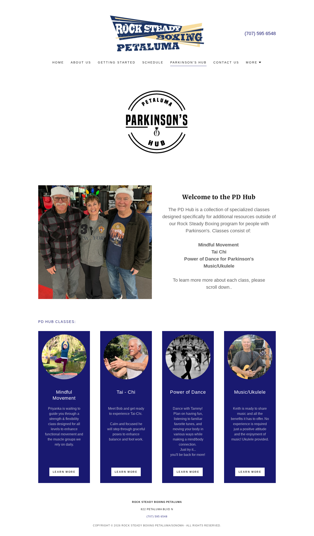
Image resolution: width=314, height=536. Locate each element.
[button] (254, 62)
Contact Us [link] (226, 62)
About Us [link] (81, 62)
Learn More (64, 471)
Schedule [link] (152, 62)
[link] (157, 33)
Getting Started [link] (116, 62)
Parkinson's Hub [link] (188, 62)
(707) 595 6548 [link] (260, 33)
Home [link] (58, 62)
